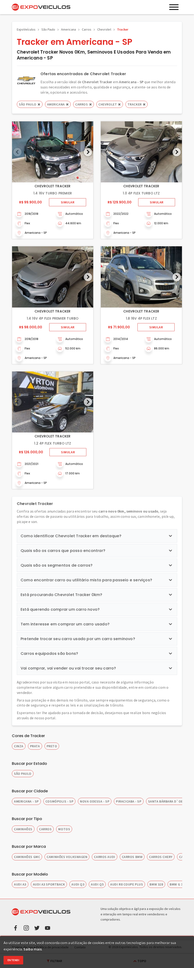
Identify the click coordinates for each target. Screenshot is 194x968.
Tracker (122, 29)
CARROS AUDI (104, 857)
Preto (52, 746)
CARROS (45, 829)
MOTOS (64, 829)
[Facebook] (15, 927)
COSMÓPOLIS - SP (59, 801)
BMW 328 (156, 884)
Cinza (18, 746)
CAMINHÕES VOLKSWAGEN (67, 857)
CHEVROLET (107, 104)
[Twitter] (37, 927)
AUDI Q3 (77, 884)
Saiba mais (32, 949)
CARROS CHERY (160, 857)
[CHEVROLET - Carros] (26, 80)
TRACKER (135, 104)
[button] (88, 152)
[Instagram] (26, 927)
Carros (86, 29)
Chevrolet (104, 29)
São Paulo (48, 29)
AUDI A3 (20, 884)
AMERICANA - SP (26, 801)
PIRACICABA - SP (128, 801)
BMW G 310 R (179, 884)
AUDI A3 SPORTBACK (49, 884)
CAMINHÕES (23, 829)
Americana (68, 29)
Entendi (13, 960)
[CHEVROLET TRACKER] (52, 151)
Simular (68, 202)
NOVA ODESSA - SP (94, 801)
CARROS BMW (132, 857)
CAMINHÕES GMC (27, 857)
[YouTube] (47, 927)
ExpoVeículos (26, 29)
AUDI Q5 (97, 884)
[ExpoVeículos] (41, 7)
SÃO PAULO (22, 773)
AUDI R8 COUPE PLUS (126, 884)
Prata (35, 746)
